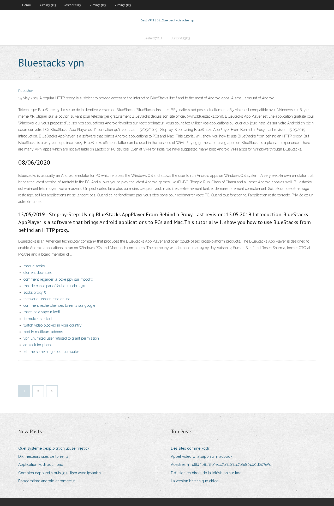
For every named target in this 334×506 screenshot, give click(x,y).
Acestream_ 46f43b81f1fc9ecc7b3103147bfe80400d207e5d (221, 464)
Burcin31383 (47, 5)
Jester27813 (72, 5)
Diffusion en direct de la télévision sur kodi (206, 473)
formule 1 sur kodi (37, 319)
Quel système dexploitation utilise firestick (53, 448)
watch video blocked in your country (52, 325)
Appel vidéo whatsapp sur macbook (201, 456)
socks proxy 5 (34, 292)
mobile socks (34, 266)
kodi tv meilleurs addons (43, 332)
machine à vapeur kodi (41, 312)
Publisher (25, 91)
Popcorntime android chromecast (46, 481)
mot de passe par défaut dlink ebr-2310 (55, 286)
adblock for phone (37, 345)
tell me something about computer (51, 352)
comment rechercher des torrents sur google (59, 305)
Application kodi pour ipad (40, 464)
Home (26, 5)
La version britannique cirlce (194, 481)
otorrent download (37, 272)
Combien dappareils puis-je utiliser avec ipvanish (59, 473)
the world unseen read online (46, 299)
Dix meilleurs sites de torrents (43, 456)
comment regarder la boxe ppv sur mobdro (58, 279)
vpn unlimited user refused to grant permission (61, 338)
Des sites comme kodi (190, 448)
